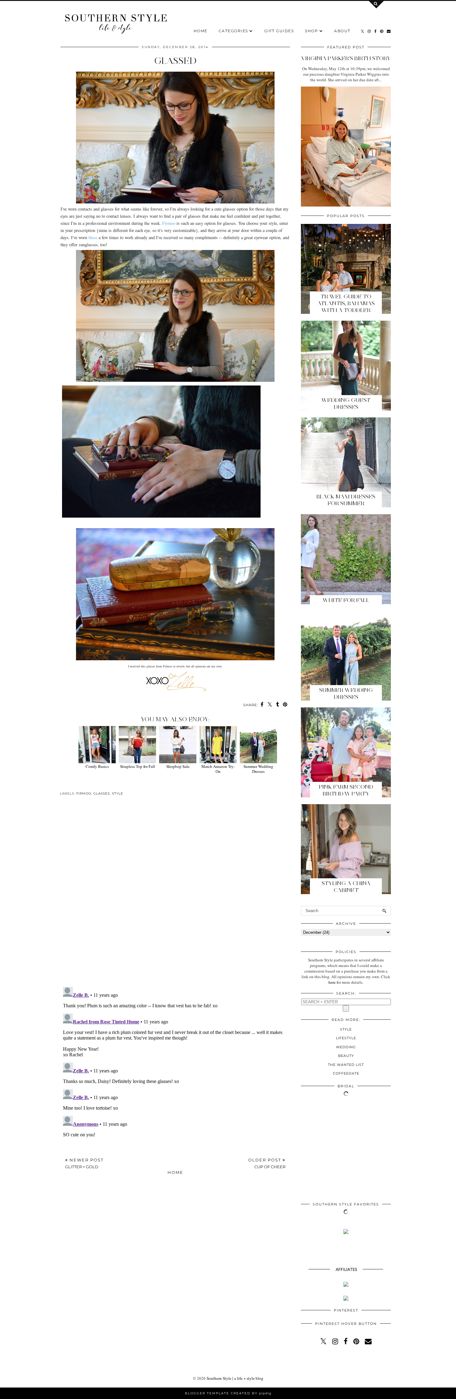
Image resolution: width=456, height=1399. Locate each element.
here (332, 982)
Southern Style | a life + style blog (235, 1378)
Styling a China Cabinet (346, 886)
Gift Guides (279, 31)
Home (201, 31)
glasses (101, 793)
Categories (233, 31)
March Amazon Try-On (218, 769)
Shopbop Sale (178, 766)
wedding (346, 1047)
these (92, 237)
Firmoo (168, 223)
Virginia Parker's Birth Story (346, 58)
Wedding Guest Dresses (345, 403)
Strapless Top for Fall (137, 766)
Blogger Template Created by (228, 1393)
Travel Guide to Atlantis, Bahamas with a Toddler (346, 303)
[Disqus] (175, 896)
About (342, 31)
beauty (346, 1056)
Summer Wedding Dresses (258, 769)
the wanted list (346, 1065)
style (117, 793)
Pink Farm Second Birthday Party (346, 790)
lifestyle (346, 1038)
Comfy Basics (97, 766)
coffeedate (346, 1073)
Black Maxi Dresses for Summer (345, 500)
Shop (311, 31)
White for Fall (346, 600)
